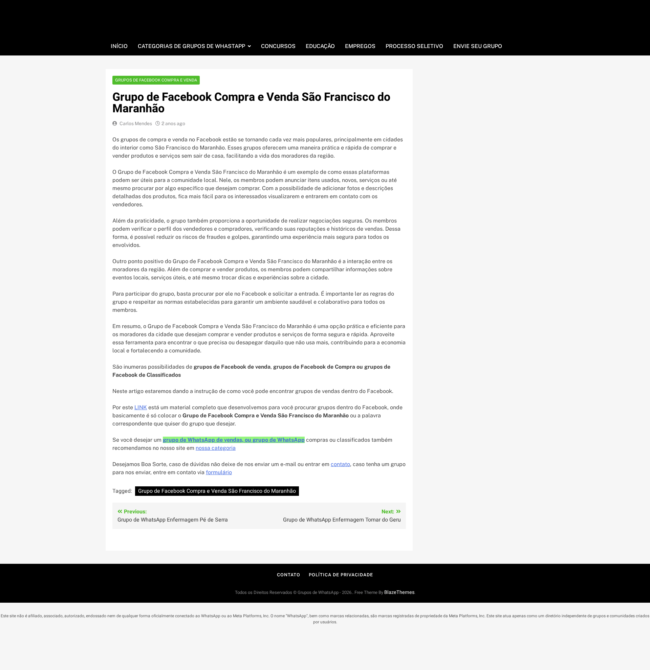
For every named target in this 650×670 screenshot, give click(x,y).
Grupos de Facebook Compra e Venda (156, 80)
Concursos (278, 46)
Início (119, 46)
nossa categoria (216, 448)
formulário (219, 472)
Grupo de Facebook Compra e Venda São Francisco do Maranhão (217, 491)
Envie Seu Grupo (477, 46)
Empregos (360, 46)
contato (340, 464)
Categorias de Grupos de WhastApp (191, 46)
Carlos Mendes (136, 123)
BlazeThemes (399, 592)
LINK (140, 407)
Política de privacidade (341, 574)
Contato (288, 574)
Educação (320, 46)
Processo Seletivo (414, 46)
